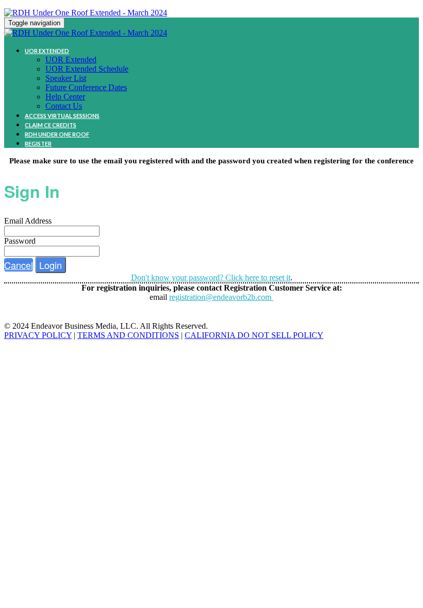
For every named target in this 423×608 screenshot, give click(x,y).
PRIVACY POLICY (38, 335)
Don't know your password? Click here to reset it (210, 277)
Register (38, 143)
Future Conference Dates (86, 87)
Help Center (65, 96)
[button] (18, 265)
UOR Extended (47, 50)
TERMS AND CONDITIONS (128, 335)
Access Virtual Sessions (62, 115)
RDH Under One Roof (57, 134)
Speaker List (65, 78)
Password (20, 241)
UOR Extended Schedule (86, 68)
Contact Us (63, 106)
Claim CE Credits (50, 125)
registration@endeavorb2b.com (221, 297)
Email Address (28, 220)
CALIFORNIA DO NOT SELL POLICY (254, 335)
